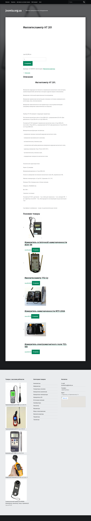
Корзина (13, 2)
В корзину (28, 63)
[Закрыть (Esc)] (1, 516)
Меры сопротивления (39, 411)
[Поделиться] (4, 516)
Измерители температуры (40, 394)
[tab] (46, 73)
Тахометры (36, 419)
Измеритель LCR (37, 397)
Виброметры (36, 386)
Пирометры (36, 417)
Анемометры (36, 383)
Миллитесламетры (49, 69)
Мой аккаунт (34, 2)
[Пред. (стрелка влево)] (1, 519)
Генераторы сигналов (39, 389)
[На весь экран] (7, 516)
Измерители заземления (40, 391)
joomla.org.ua (13, 10)
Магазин (7, 2)
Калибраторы (37, 403)
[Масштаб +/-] (10, 516)
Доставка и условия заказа (23, 2)
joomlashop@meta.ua (67, 385)
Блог (40, 2)
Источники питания (38, 400)
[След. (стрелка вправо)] (4, 519)
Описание (27, 73)
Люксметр (36, 405)
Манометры (36, 408)
